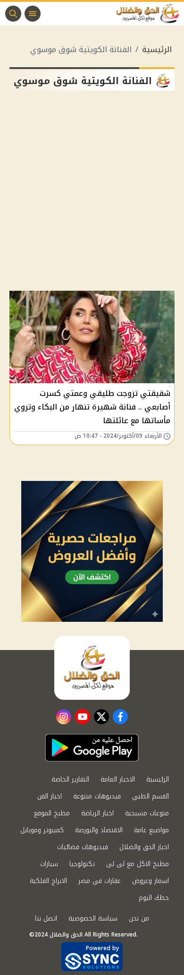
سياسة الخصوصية (92, 918)
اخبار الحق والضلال (144, 847)
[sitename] (92, 667)
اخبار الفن (49, 796)
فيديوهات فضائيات (82, 847)
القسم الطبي (150, 796)
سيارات (49, 864)
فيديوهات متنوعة (97, 796)
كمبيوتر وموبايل (42, 830)
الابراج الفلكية (48, 880)
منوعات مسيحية (147, 813)
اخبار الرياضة (97, 813)
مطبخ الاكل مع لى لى (137, 864)
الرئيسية (157, 49)
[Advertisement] (92, 194)
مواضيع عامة (151, 830)
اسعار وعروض (150, 880)
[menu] (32, 13)
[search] (13, 13)
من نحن (139, 918)
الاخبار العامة (117, 779)
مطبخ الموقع (52, 813)
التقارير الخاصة (70, 779)
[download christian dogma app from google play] (92, 748)
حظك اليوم (154, 897)
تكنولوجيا (82, 864)
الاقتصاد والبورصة (99, 830)
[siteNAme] (150, 13)
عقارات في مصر (99, 880)
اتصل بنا (46, 918)
